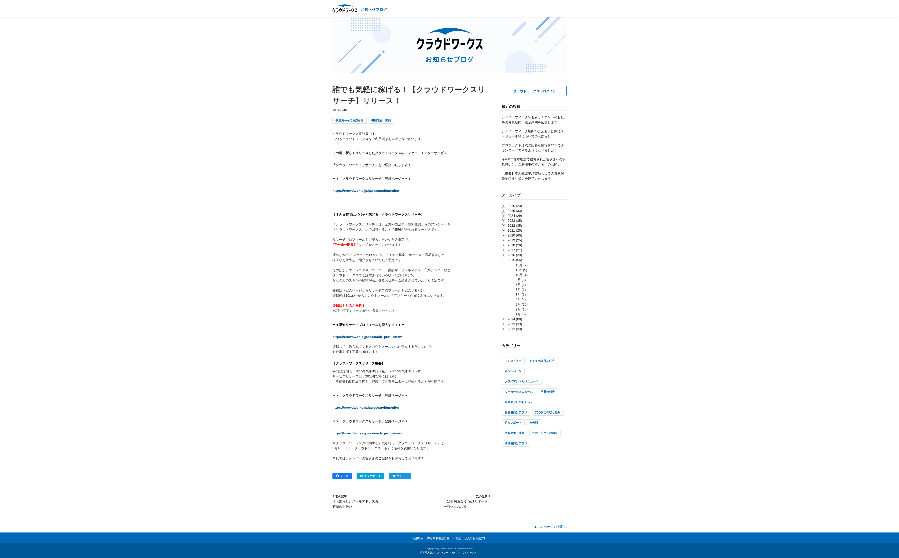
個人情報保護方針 (475, 538)
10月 (519, 275)
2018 (511, 245)
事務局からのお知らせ (349, 120)
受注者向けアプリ (516, 412)
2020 (511, 235)
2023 (511, 220)
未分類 (534, 422)
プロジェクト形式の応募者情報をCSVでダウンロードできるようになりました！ (533, 147)
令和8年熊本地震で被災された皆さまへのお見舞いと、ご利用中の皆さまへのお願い (534, 161)
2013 (511, 324)
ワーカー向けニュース (519, 391)
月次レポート (513, 422)
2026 (511, 206)
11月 (519, 270)
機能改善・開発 (381, 120)
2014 (511, 319)
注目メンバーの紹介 (545, 433)
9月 (518, 280)
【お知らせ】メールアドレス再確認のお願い (355, 503)
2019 (511, 240)
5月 (518, 294)
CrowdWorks (446, 548)
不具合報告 (548, 391)
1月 (518, 314)
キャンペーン (513, 371)
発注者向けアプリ (516, 443)
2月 (518, 309)
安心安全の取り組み (547, 412)
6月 (518, 290)
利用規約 (418, 538)
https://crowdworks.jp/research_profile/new (367, 337)
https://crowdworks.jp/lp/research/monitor (365, 190)
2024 (511, 216)
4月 (518, 299)
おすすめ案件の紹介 (542, 360)
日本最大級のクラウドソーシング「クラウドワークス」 (449, 552)
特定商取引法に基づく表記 (444, 538)
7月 (518, 285)
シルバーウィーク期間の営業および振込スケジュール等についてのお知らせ (533, 133)
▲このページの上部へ (550, 526)
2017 (511, 250)
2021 (511, 230)
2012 (511, 329)
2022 (511, 225)
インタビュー (513, 360)
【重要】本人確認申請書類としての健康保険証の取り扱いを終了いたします (533, 175)
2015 (511, 260)
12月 (519, 265)
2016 (511, 255)
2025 (511, 211)
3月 (518, 304)
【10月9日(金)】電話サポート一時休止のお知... (466, 503)
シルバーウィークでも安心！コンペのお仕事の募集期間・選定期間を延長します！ (533, 119)
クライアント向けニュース (521, 381)
